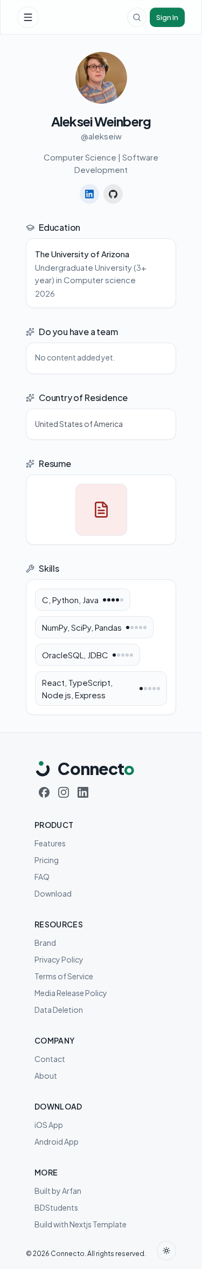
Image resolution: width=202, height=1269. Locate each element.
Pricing (46, 860)
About (45, 1075)
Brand (45, 942)
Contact (49, 1059)
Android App (56, 1141)
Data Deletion (58, 1009)
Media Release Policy (70, 993)
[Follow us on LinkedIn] (83, 792)
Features (50, 843)
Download (53, 893)
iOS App (48, 1125)
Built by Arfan (57, 1190)
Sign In (167, 17)
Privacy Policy (58, 959)
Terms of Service (63, 976)
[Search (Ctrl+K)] (137, 17)
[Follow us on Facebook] (44, 792)
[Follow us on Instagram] (63, 792)
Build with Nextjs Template (80, 1224)
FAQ (42, 876)
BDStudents (56, 1207)
